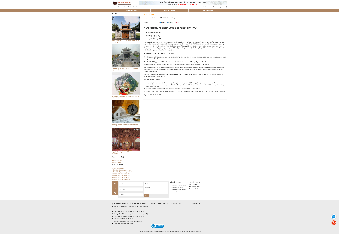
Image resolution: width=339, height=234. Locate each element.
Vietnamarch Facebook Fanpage (179, 185)
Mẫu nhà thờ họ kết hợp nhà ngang (121, 170)
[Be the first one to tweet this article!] (162, 23)
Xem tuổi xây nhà (169, 10)
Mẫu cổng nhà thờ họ (118, 168)
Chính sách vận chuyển (194, 186)
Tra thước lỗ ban (131, 10)
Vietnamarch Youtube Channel (178, 189)
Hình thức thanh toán (194, 184)
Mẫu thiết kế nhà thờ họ (130, 7)
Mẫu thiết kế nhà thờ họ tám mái (121, 179)
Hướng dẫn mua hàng (194, 182)
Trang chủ (115, 7)
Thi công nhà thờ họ (171, 7)
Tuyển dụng (214, 7)
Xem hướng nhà (208, 10)
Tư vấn (204, 7)
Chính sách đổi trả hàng (194, 189)
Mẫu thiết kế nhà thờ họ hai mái (120, 177)
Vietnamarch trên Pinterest (177, 192)
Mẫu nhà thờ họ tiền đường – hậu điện (122, 172)
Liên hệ (225, 7)
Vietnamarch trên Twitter (177, 187)
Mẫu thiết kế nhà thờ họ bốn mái (121, 173)
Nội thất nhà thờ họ (151, 7)
